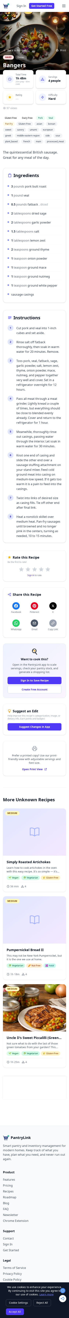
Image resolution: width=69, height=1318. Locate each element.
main (38, 141)
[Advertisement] (35, 1088)
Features (9, 1180)
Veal (51, 117)
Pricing (8, 1185)
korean (51, 123)
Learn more (46, 1294)
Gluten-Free (25, 123)
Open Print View (32, 769)
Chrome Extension (16, 1221)
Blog (6, 1203)
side (47, 135)
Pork (40, 117)
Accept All (15, 1311)
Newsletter (10, 1215)
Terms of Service (14, 1268)
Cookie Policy (12, 1280)
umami (33, 129)
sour (58, 135)
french (26, 141)
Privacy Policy (12, 1274)
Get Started (11, 1250)
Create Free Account (34, 689)
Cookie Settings (18, 1302)
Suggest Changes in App (34, 726)
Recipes (8, 1191)
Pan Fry (9, 123)
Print (63, 50)
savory (20, 129)
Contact (8, 1238)
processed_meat (55, 141)
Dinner (20, 57)
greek (8, 135)
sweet (8, 129)
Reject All (42, 1302)
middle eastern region (28, 135)
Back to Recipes (16, 50)
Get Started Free (41, 6)
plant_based (11, 141)
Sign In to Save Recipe (35, 680)
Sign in (30, 575)
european (48, 129)
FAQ (6, 1209)
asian (39, 123)
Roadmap (9, 1197)
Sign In (21, 6)
